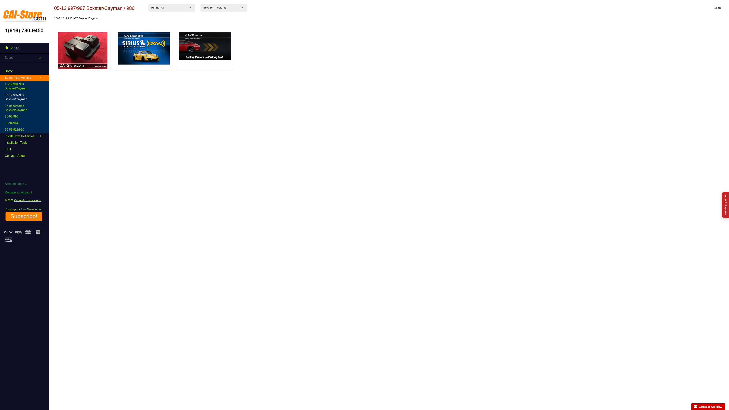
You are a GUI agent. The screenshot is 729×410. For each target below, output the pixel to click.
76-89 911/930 (14, 129)
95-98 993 (11, 116)
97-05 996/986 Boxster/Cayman (16, 108)
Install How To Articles (19, 136)
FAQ (8, 149)
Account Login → (16, 183)
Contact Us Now (709, 406)
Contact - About (15, 155)
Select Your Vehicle (18, 77)
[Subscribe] (24, 219)
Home (9, 71)
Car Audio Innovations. (27, 200)
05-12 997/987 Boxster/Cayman (16, 97)
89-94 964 (11, 123)
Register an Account (18, 192)
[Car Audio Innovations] (24, 14)
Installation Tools (16, 142)
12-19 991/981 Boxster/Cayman (16, 86)
